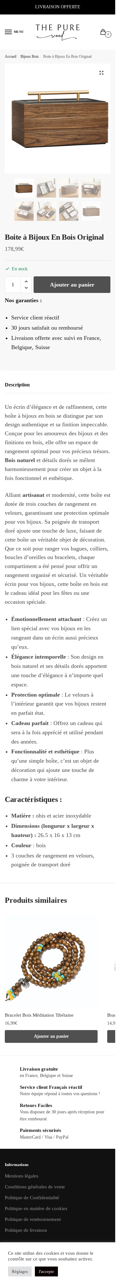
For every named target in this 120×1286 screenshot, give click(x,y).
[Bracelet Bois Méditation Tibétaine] (51, 961)
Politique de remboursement (33, 1219)
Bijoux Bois (29, 56)
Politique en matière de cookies (36, 1208)
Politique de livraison (26, 1230)
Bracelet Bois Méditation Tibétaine (39, 1015)
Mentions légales (21, 1175)
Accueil (10, 56)
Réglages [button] (20, 1271)
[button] (101, 73)
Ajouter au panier (72, 284)
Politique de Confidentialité (32, 1197)
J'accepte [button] (46, 1271)
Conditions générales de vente (35, 1186)
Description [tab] (17, 384)
